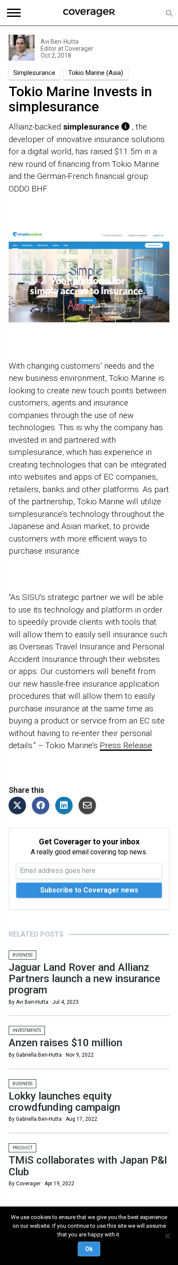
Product (22, 1147)
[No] (167, 1235)
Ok (89, 1249)
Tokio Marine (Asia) (95, 73)
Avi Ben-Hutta (60, 41)
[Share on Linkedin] (66, 806)
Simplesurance (34, 73)
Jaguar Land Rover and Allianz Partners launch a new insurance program (84, 978)
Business (22, 955)
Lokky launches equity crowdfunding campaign (64, 1101)
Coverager (78, 48)
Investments (27, 1030)
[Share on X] (19, 806)
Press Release (126, 745)
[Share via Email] (89, 806)
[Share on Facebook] (43, 806)
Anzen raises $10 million (65, 1043)
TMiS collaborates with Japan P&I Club (88, 1165)
